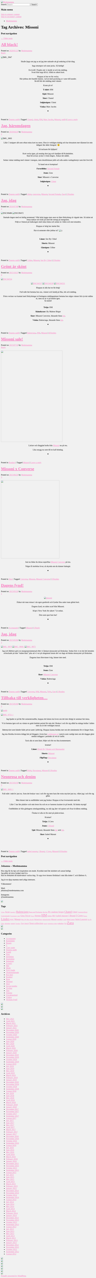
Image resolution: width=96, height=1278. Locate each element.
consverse (36, 194)
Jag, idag (8, 200)
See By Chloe (46, 260)
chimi (36, 119)
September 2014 (12, 1197)
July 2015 (10, 1175)
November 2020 (12, 1032)
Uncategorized (12, 995)
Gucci (32, 916)
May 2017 (10, 1125)
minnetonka (46, 919)
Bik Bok (45, 912)
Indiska (49, 916)
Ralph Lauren (71, 919)
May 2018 (10, 1098)
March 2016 (11, 1157)
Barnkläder (10, 941)
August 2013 (11, 1227)
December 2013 (12, 1218)
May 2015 (10, 1179)
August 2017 (11, 1118)
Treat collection (36, 923)
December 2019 (12, 1055)
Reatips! (12, 462)
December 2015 (12, 1163)
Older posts (6, 38)
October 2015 (11, 1168)
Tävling (9, 988)
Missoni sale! (12, 339)
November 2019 (12, 1057)
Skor (10, 579)
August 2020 (11, 1039)
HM (40, 119)
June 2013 (10, 1231)
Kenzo (85, 916)
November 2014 (12, 1193)
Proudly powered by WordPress (13, 1276)
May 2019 (10, 1071)
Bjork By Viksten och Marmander (51, 749)
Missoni (57, 119)
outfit (64, 119)
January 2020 (11, 1053)
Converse (24, 579)
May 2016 (10, 1152)
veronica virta (52, 923)
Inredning (10, 957)
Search (3, 4)
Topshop (17, 923)
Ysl (65, 923)
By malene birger (56, 912)
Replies (70, 194)
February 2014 (12, 1213)
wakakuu (60, 923)
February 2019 (12, 1078)
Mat (7, 966)
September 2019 (12, 1062)
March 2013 (11, 1238)
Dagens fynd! (12, 585)
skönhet (7, 923)
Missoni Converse (58, 562)
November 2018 (12, 1084)
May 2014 (10, 1206)
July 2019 (10, 1066)
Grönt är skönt (13, 266)
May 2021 (10, 1019)
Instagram (10, 961)
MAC (12, 919)
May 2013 (10, 1234)
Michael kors (38, 919)
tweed (45, 923)
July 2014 (10, 1202)
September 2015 (12, 1170)
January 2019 (11, 1080)
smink (13, 923)
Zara (63, 194)
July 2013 (10, 1229)
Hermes (38, 916)
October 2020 (11, 1035)
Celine (29, 260)
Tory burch (25, 923)
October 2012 (11, 1249)
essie (18, 916)
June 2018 (10, 1096)
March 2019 (11, 1075)
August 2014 (11, 1200)
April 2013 (10, 1236)
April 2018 (10, 1100)
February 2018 (12, 1105)
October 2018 (11, 1087)
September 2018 (12, 1089)
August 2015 (11, 1172)
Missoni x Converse (17, 468)
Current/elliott (82, 912)
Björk (29, 770)
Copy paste (10, 948)
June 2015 (10, 1177)
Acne (7, 912)
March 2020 (11, 1048)
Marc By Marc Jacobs (27, 919)
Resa (8, 979)
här (64, 316)
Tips (7, 990)
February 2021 (12, 1026)
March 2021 (11, 1023)
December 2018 (12, 1082)
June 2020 (10, 1041)
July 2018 (10, 1093)
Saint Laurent (81, 919)
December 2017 (12, 1109)
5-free (2, 912)
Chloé (74, 912)
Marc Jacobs (48, 119)
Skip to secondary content (11, 17)
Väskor (9, 997)
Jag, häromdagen (15, 125)
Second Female (53, 169)
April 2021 (10, 1021)
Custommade (5, 916)
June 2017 (10, 1123)
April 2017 (10, 1127)
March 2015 (11, 1184)
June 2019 (10, 1068)
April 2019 (10, 1073)
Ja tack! (9, 963)
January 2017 (11, 1134)
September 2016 (12, 1143)
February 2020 (12, 1050)
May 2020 (10, 1044)
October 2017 (11, 1114)
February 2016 (12, 1159)
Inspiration (10, 959)
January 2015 (11, 1188)
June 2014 (10, 1204)
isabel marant (32, 851)
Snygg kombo (11, 986)
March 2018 (11, 1102)
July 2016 (10, 1148)
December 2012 (12, 1245)
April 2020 (10, 1046)
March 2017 (11, 1130)
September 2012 (12, 1252)
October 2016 (11, 1141)
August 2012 (11, 1254)
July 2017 (10, 1120)
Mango (17, 919)
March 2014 (11, 1211)
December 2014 (12, 1191)
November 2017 (12, 1111)
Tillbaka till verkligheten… (24, 697)
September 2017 (12, 1116)
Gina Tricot (25, 916)
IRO (54, 916)
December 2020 (12, 1030)
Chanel (30, 119)
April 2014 (10, 1209)
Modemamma (11, 21)
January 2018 (11, 1107)
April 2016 (10, 1154)
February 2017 (12, 1132)
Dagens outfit (14, 119)
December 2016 (12, 1136)
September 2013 (12, 1224)
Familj (8, 952)
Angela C (13, 912)
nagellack (60, 919)
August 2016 (11, 1145)
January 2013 (11, 1243)
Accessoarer (13, 628)
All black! (9, 44)
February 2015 (12, 1186)
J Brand (51, 826)
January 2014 (11, 1215)
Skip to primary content (10, 14)
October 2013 (11, 1222)
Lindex (5, 919)
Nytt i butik (10, 970)
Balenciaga (31, 333)
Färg (8, 954)
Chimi (53, 181)
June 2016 (10, 1150)
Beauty (9, 943)
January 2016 (11, 1161)
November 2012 (12, 1247)
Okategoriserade (12, 972)
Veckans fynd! (11, 1000)
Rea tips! (9, 975)
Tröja (49, 692)
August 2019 (11, 1064)
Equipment (13, 916)
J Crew (48, 851)
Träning (9, 993)
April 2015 (10, 1182)
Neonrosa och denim (18, 776)
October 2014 (11, 1195)
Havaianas (52, 758)
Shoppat (9, 981)
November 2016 (12, 1139)
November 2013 (12, 1220)
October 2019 (11, 1059)
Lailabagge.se (53, 734)
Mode (8, 968)
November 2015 (12, 1166)
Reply (37, 628)
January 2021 (11, 1028)
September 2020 (12, 1037)
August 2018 (11, 1091)
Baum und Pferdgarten (35, 912)
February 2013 (12, 1240)
